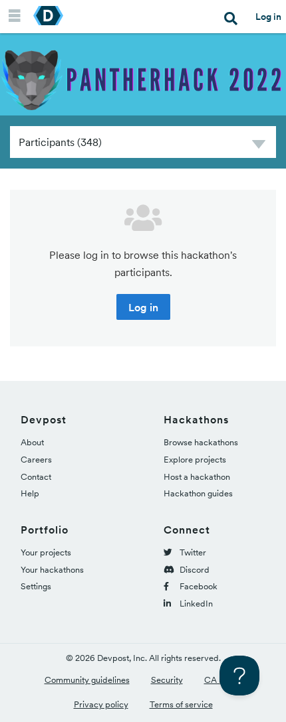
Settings (36, 586)
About (32, 442)
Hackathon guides (198, 493)
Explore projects (195, 459)
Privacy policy (101, 704)
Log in (268, 17)
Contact (36, 476)
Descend (258, 146)
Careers (36, 459)
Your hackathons (52, 569)
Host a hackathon (197, 476)
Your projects (46, 552)
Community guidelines (87, 680)
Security (167, 680)
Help (30, 493)
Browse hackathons (201, 442)
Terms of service (181, 704)
